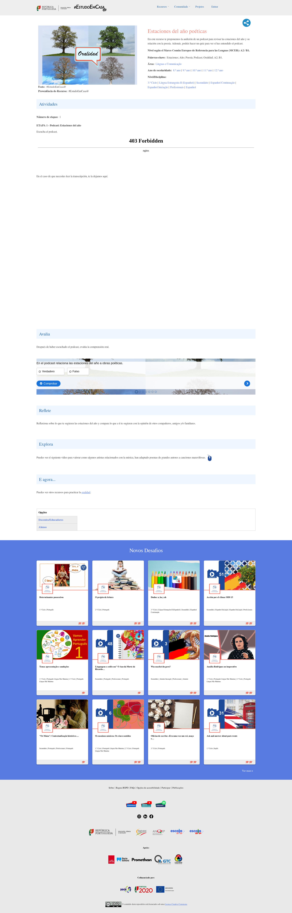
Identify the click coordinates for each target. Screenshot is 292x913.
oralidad (86, 492)
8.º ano (176, 70)
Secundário (202, 82)
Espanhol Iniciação (158, 87)
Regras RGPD (122, 787)
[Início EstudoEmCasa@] (54, 7)
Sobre (111, 787)
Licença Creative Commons (176, 904)
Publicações (177, 787)
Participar (166, 787)
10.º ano (196, 70)
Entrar (214, 6)
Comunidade (181, 6)
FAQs (132, 787)
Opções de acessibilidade (148, 787)
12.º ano (218, 70)
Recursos (162, 6)
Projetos (199, 6)
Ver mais (246, 770)
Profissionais (177, 87)
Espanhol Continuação (223, 82)
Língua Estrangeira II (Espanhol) (176, 82)
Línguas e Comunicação (168, 64)
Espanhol (191, 87)
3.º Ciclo (152, 82)
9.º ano (186, 70)
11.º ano (207, 70)
